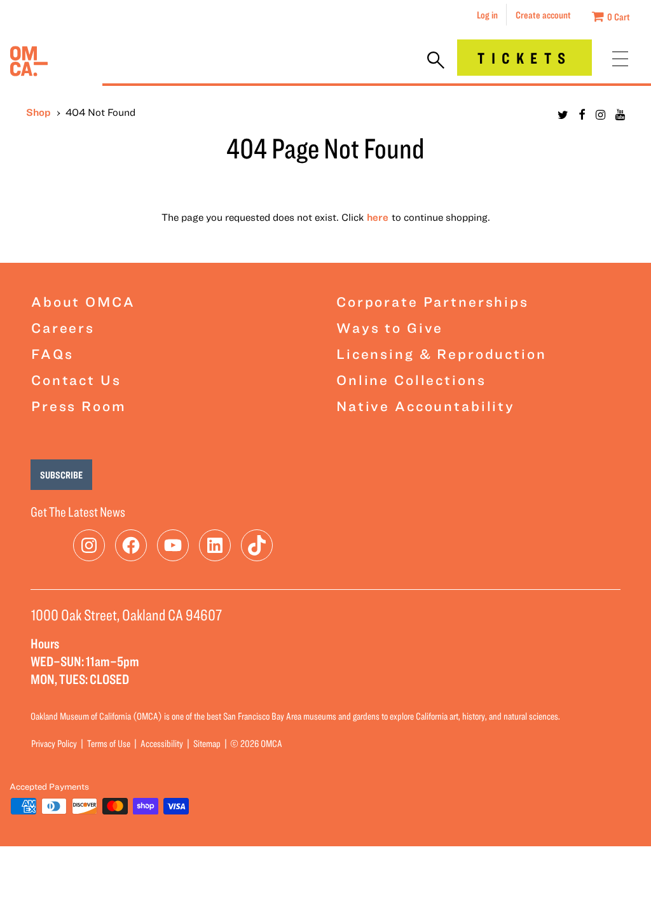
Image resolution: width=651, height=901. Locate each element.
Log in (487, 14)
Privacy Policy (54, 743)
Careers (63, 327)
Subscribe (61, 474)
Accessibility (161, 743)
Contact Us (76, 380)
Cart (618, 16)
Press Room (79, 406)
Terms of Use (108, 743)
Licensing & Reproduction (441, 353)
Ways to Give (389, 327)
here (377, 217)
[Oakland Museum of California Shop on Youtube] (620, 114)
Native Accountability (425, 406)
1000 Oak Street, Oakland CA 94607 (126, 614)
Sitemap (207, 743)
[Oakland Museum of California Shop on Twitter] (563, 114)
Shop (38, 112)
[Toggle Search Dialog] (436, 61)
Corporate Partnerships (432, 301)
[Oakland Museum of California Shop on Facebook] (582, 114)
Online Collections (411, 380)
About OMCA (83, 301)
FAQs (52, 353)
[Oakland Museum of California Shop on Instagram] (600, 114)
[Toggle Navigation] (620, 59)
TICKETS (524, 57)
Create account (543, 14)
